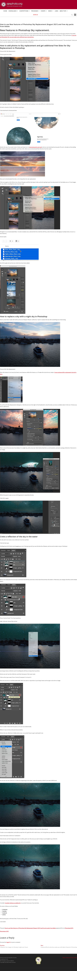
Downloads (13, 11)
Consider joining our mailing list (13, 903)
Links (56, 11)
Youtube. (4, 911)
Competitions (23, 11)
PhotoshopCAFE (69, 928)
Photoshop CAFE (4, 931)
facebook (4, 912)
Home (5, 11)
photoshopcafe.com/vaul (35, 147)
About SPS (63, 11)
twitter (4, 914)
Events (43, 11)
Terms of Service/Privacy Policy (69, 957)
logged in (8, 942)
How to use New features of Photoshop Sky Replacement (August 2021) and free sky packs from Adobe (30, 928)
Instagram (4, 909)
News (50, 11)
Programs (34, 11)
